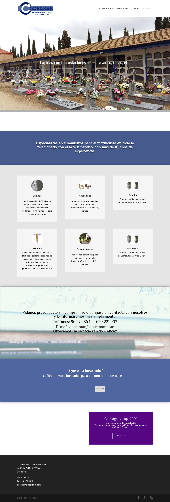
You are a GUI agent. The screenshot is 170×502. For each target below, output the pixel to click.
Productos (122, 9)
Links (137, 9)
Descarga (120, 436)
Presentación (106, 9)
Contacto (148, 9)
